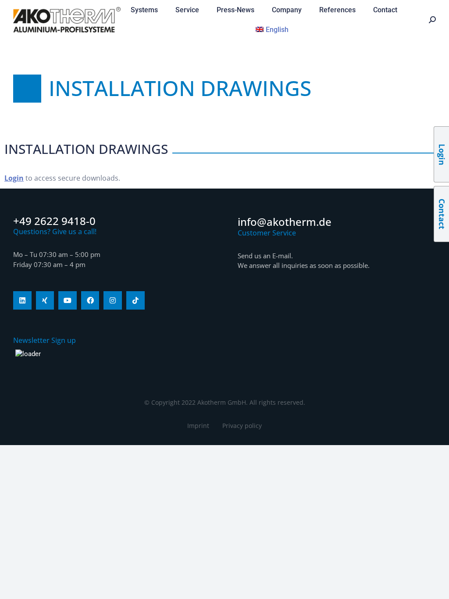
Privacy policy (242, 425)
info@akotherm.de (284, 221)
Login (14, 178)
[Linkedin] (22, 300)
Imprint (198, 425)
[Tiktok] (135, 300)
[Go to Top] (436, 586)
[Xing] (45, 300)
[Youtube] (67, 300)
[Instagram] (112, 300)
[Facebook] (90, 300)
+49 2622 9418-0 (54, 221)
